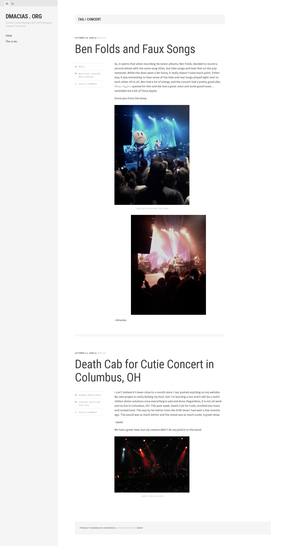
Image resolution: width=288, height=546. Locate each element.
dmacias (101, 37)
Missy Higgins (86, 76)
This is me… (12, 41)
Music (82, 66)
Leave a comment (88, 84)
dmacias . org (24, 16)
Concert (95, 73)
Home (9, 35)
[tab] (6, 3)
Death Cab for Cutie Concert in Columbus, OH (144, 370)
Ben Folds (84, 73)
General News (86, 395)
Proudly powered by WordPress (98, 528)
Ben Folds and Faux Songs (135, 49)
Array (140, 528)
